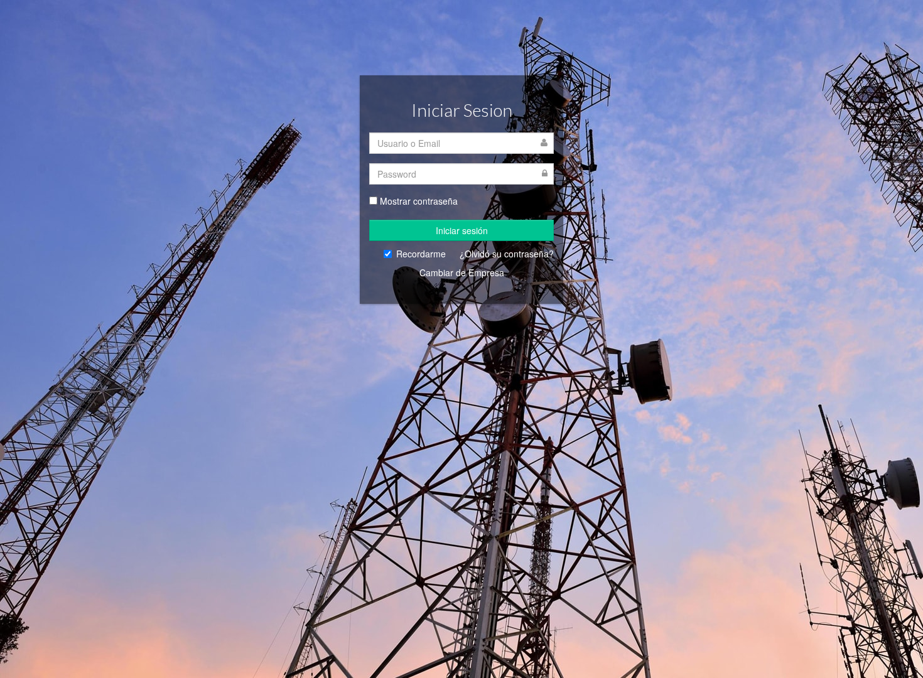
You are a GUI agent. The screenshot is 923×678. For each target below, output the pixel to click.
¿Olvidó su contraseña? (507, 253)
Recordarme (421, 253)
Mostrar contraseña (419, 201)
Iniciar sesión (462, 230)
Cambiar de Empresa (461, 272)
